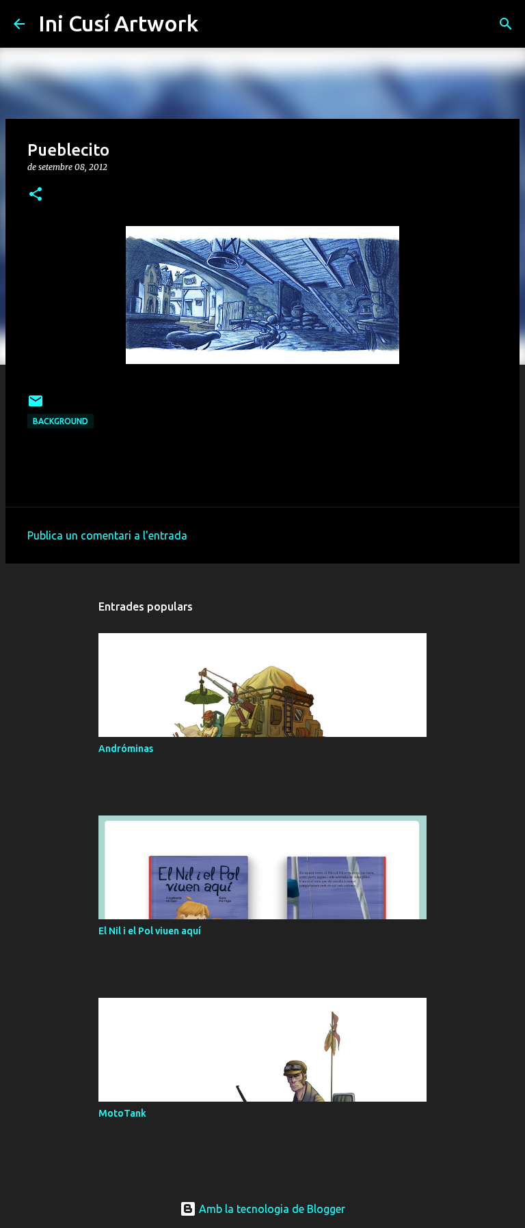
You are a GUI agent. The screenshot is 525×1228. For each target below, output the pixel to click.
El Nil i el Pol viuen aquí (149, 930)
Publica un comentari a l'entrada (107, 535)
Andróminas (125, 748)
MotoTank (122, 1113)
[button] (35, 195)
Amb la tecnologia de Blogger (270, 1209)
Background (60, 421)
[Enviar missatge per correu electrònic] (35, 406)
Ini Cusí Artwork (118, 23)
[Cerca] (217, 24)
